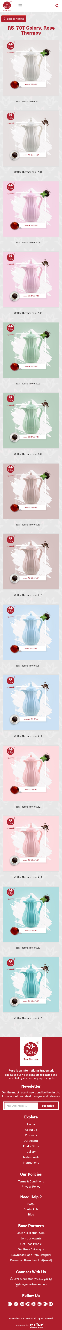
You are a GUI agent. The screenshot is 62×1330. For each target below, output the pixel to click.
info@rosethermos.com (33, 1284)
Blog (31, 1214)
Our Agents (31, 1141)
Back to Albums (15, 18)
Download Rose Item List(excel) (31, 1260)
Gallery (31, 1152)
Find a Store (31, 1146)
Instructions (31, 1162)
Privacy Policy (31, 1186)
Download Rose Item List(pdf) (31, 1255)
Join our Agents (31, 1238)
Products (31, 1135)
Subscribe (48, 1105)
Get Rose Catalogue (31, 1249)
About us (31, 1130)
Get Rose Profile (31, 1244)
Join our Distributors (31, 1233)
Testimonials (31, 1157)
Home (31, 1124)
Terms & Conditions (31, 1181)
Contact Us (31, 1209)
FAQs (31, 1204)
